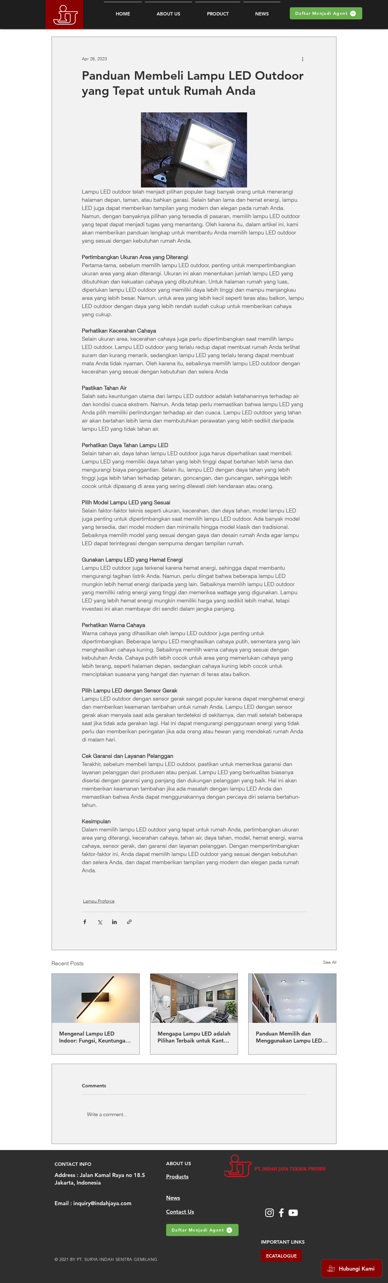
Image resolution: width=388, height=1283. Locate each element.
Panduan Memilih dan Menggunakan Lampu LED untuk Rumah (289, 1037)
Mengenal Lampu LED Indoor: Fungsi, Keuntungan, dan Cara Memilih (94, 1037)
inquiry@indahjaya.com (102, 1203)
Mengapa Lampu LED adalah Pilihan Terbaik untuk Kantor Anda (194, 1037)
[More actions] (302, 58)
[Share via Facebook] (85, 922)
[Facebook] (281, 1212)
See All (329, 962)
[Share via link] (129, 922)
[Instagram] (269, 1212)
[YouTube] (293, 1212)
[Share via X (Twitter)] (99, 922)
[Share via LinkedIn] (114, 922)
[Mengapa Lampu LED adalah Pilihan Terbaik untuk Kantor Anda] (194, 998)
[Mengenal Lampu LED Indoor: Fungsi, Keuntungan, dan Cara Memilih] (95, 998)
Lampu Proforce (99, 901)
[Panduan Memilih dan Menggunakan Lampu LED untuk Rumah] (292, 998)
